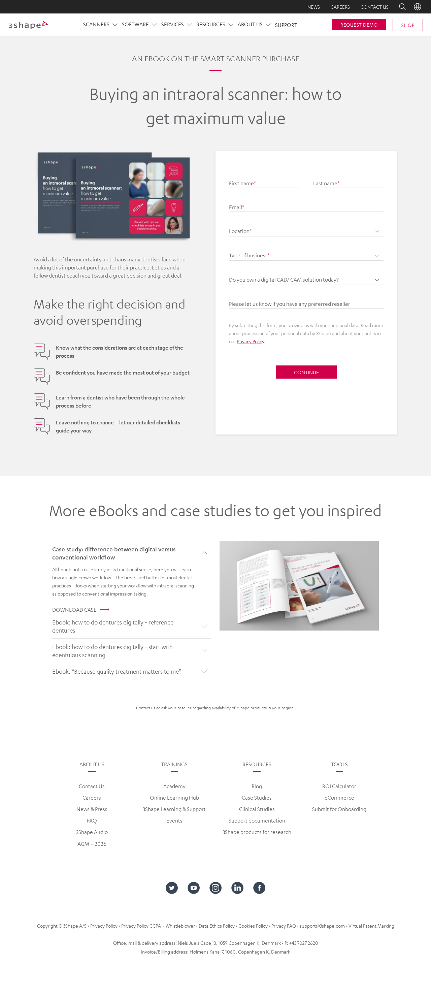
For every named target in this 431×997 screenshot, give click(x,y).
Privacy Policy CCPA (141, 926)
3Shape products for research (257, 832)
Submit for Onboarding (339, 809)
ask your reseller (176, 707)
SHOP (407, 25)
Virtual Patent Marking (371, 926)
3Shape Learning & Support (174, 809)
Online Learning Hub (174, 797)
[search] (398, 6)
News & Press (91, 809)
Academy (174, 786)
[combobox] (306, 227)
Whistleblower (180, 926)
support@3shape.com (322, 926)
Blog (257, 786)
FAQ (92, 820)
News (313, 7)
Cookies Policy (253, 926)
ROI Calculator (339, 786)
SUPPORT (286, 25)
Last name (326, 183)
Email (236, 207)
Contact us (375, 7)
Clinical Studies (257, 809)
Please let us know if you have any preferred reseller (289, 303)
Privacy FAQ (283, 926)
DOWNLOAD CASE (74, 609)
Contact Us (92, 786)
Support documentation (257, 820)
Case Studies (257, 797)
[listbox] (306, 252)
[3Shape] (28, 25)
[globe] (417, 6)
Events (174, 820)
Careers (340, 7)
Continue (306, 372)
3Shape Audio (92, 832)
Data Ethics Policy (217, 926)
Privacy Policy (250, 341)
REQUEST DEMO (358, 25)
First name (242, 183)
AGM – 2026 (91, 843)
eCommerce (339, 797)
